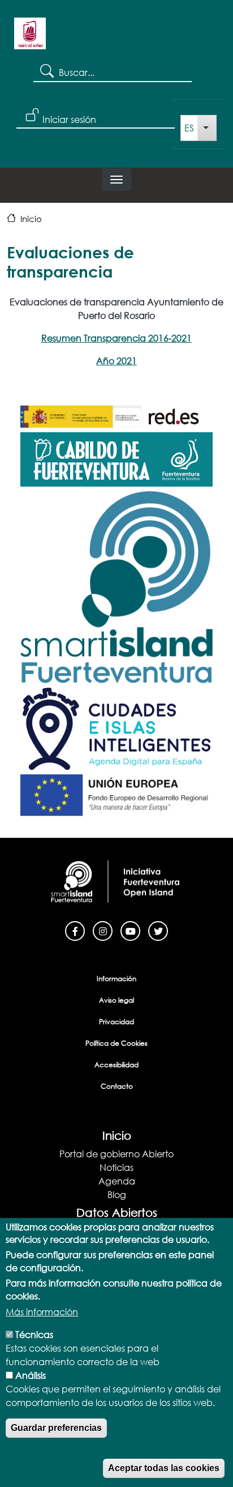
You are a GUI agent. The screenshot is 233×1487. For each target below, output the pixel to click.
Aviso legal (116, 1000)
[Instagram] (102, 930)
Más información (42, 1312)
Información (116, 978)
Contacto (117, 1086)
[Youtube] (130, 930)
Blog (116, 1194)
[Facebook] (75, 930)
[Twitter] (158, 930)
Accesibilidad (116, 1065)
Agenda (116, 1181)
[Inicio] (30, 37)
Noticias (116, 1167)
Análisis (30, 1375)
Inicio (31, 218)
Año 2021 (116, 361)
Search (46, 70)
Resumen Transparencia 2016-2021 (116, 338)
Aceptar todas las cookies (163, 1468)
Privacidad (116, 1021)
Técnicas (34, 1334)
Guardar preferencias (56, 1428)
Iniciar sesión (69, 119)
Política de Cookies (116, 1043)
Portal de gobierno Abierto (116, 1154)
